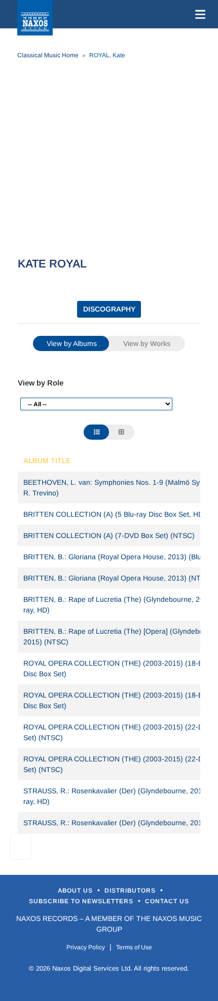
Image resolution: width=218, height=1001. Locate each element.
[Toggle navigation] (198, 14)
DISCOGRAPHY (109, 309)
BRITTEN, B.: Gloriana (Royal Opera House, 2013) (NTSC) (118, 578)
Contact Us (167, 901)
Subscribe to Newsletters (82, 901)
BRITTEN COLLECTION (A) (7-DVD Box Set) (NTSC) (109, 535)
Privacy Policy (85, 947)
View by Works (146, 343)
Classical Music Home (48, 55)
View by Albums (72, 343)
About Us (76, 890)
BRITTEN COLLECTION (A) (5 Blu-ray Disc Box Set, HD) (114, 514)
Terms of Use (134, 947)
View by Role (40, 382)
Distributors (131, 890)
